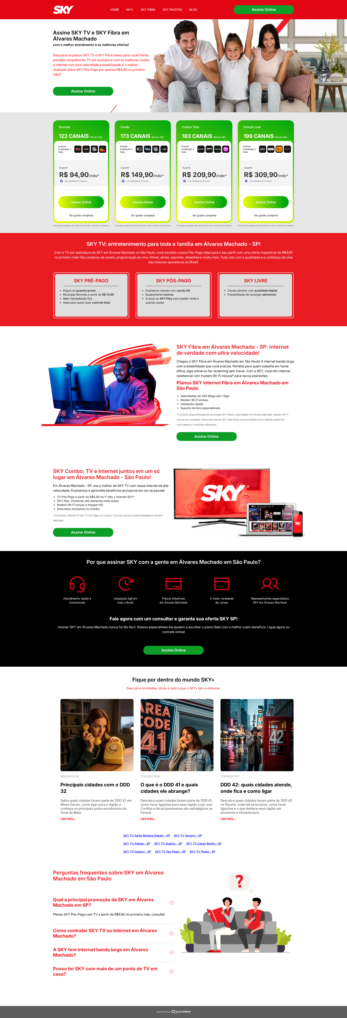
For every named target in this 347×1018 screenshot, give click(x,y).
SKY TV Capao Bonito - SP (203, 843)
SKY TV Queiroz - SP (168, 843)
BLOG (193, 9)
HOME (114, 9)
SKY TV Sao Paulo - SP (170, 851)
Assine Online (264, 9)
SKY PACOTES (172, 9)
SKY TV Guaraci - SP (137, 851)
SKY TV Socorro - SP (188, 835)
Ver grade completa (81, 215)
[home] (63, 10)
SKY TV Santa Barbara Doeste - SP (146, 835)
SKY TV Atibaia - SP (136, 843)
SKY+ (130, 9)
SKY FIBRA (148, 9)
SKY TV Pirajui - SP (202, 851)
